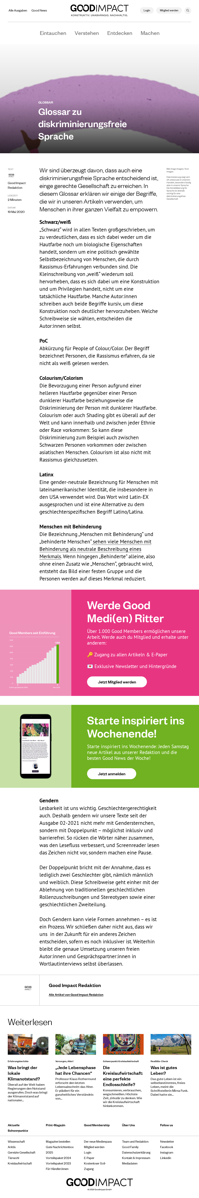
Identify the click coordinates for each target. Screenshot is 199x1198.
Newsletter (167, 1141)
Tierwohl (13, 1157)
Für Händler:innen (57, 1168)
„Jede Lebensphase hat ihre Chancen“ (75, 1070)
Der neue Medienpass (98, 1141)
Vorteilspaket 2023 (58, 1163)
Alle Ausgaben (18, 10)
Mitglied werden (169, 10)
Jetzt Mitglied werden (117, 681)
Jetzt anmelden (111, 773)
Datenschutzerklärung (136, 1152)
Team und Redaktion (135, 1141)
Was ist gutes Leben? (164, 1070)
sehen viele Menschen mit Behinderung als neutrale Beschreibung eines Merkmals (95, 549)
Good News (39, 10)
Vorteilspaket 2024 (58, 1157)
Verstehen (87, 32)
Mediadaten (129, 1163)
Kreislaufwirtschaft (20, 1163)
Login (147, 10)
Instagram (166, 1152)
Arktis (12, 1147)
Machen (150, 32)
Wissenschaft (16, 1141)
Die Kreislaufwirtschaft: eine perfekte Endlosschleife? (123, 1075)
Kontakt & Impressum (136, 1157)
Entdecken (119, 32)
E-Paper (89, 1157)
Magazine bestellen (58, 1141)
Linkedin (165, 1157)
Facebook (166, 1147)
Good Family (130, 1147)
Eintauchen (53, 32)
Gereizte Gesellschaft (21, 1152)
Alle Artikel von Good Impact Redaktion (76, 994)
